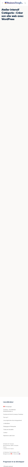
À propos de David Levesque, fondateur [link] (13, 414)
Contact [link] (5, 432)
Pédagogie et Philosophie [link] (9, 426)
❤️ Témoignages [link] (7, 406)
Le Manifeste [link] (6, 423)
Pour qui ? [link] (5, 417)
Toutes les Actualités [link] (8, 429)
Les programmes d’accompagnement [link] (12, 420)
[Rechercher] (25, 3)
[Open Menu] (2, 3)
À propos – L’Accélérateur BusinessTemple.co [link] (9, 410)
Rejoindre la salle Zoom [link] (9, 435)
